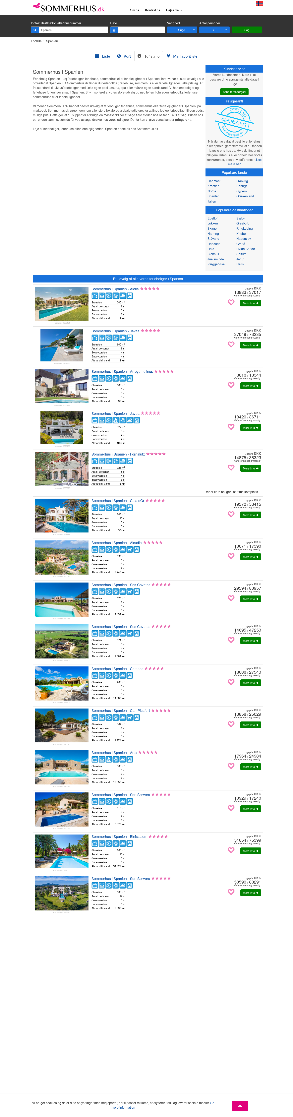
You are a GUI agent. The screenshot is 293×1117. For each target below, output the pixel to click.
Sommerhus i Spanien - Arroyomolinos (122, 371)
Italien (211, 201)
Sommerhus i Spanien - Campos (117, 668)
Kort (127, 56)
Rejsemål (173, 10)
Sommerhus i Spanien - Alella (115, 288)
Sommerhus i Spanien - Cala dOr (117, 500)
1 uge (181, 30)
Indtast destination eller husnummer (56, 23)
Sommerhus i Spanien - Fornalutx (118, 454)
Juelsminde (215, 259)
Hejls (240, 264)
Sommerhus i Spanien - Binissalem (119, 836)
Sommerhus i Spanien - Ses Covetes (120, 584)
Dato (113, 23)
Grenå (240, 243)
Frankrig (242, 181)
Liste (105, 56)
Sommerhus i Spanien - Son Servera (120, 794)
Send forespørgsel (234, 92)
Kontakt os (152, 10)
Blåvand (213, 238)
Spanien (52, 41)
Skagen (212, 228)
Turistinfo (151, 56)
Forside (36, 41)
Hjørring (213, 233)
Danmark (213, 181)
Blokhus (213, 254)
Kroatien (213, 186)
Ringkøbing (244, 228)
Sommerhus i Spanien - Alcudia (116, 542)
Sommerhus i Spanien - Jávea (115, 330)
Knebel (241, 233)
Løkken (212, 223)
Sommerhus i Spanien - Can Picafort (120, 710)
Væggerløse (216, 264)
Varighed (173, 23)
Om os (134, 10)
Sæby (240, 218)
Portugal (242, 186)
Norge (211, 191)
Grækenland (245, 196)
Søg (246, 30)
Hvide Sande (245, 248)
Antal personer (209, 23)
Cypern (241, 191)
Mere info (249, 303)
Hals (210, 248)
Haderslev (243, 238)
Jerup (240, 259)
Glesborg (242, 223)
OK (240, 1106)
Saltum (241, 254)
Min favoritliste (185, 56)
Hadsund (213, 243)
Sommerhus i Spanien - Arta (114, 752)
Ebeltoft (212, 218)
